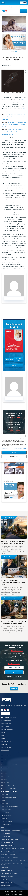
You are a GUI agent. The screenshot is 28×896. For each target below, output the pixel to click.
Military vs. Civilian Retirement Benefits (9, 806)
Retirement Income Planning (7, 876)
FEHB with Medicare (5, 833)
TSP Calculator (4, 744)
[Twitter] (5, 710)
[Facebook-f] (2, 710)
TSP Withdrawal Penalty (6, 741)
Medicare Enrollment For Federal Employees (10, 830)
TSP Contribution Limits (6, 723)
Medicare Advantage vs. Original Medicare (10, 857)
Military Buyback (4, 794)
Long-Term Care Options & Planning (8, 851)
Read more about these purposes (20, 448)
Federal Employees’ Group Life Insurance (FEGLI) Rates (13, 860)
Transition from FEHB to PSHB (7, 842)
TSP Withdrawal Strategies (7, 729)
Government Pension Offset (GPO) (8, 789)
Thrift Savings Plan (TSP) (8, 717)
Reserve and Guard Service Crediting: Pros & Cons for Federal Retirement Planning (12, 132)
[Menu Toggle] (2, 2)
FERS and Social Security (6, 777)
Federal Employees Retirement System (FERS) (11, 753)
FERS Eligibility (4, 780)
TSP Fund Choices (5, 726)
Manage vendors (4, 448)
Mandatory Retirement (6, 815)
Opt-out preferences (10, 459)
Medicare (3, 827)
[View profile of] (14, 295)
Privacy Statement (18, 459)
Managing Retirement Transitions (8, 882)
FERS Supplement (5, 759)
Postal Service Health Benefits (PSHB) (9, 839)
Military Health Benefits (6, 809)
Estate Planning (4, 879)
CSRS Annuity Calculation (6, 768)
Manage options (14, 456)
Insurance (4, 818)
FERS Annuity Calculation (6, 756)
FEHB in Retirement (5, 836)
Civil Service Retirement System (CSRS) (9, 765)
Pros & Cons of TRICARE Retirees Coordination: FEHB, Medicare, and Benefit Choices (13, 125)
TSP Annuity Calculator (6, 747)
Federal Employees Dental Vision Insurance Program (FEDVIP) (12, 864)
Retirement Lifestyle (5, 885)
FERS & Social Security (6, 762)
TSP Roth (3, 732)
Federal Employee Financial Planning (9, 873)
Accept (14, 452)
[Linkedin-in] (8, 710)
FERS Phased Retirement (6, 783)
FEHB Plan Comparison (6, 824)
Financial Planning (6, 870)
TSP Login (3, 738)
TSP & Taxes (3, 735)
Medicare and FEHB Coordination (8, 854)
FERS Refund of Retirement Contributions (10, 786)
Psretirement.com (5, 705)
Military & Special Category (9, 792)
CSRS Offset (3, 771)
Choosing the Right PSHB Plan (7, 845)
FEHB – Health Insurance (6, 821)
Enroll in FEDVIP (4, 867)
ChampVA (3, 800)
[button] (26, 436)
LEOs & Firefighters (5, 812)
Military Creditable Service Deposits (8, 797)
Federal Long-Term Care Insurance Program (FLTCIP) (12, 848)
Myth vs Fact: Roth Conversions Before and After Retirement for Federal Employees (13, 117)
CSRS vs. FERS (4, 774)
